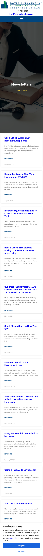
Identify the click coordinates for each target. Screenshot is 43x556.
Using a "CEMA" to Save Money (20, 470)
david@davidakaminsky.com (21, 14)
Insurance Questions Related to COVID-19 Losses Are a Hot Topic (20, 213)
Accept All (21, 546)
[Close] (40, 525)
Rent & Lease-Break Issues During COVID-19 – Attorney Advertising (19, 250)
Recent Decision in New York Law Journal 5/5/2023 (19, 175)
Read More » (8, 158)
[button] (21, 19)
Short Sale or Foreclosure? (18, 503)
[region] (21, 539)
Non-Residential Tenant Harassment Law (16, 364)
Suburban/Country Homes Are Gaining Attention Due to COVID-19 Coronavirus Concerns (21, 290)
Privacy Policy (13, 538)
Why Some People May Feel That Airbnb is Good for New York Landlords (21, 399)
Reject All (21, 552)
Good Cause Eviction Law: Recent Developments (17, 139)
